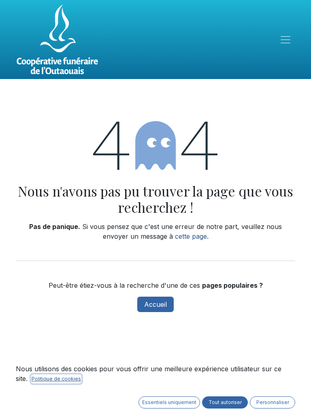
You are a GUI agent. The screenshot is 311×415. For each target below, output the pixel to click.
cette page (191, 236)
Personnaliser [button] (272, 402)
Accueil (155, 304)
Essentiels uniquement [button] (169, 402)
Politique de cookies (56, 379)
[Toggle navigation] (285, 40)
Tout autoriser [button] (225, 402)
